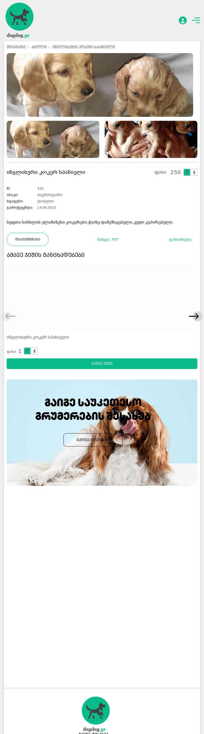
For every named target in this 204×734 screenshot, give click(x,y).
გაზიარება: (182, 239)
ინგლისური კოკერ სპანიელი (38, 337)
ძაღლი (39, 47)
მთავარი (16, 47)
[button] (193, 317)
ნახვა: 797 (107, 239)
